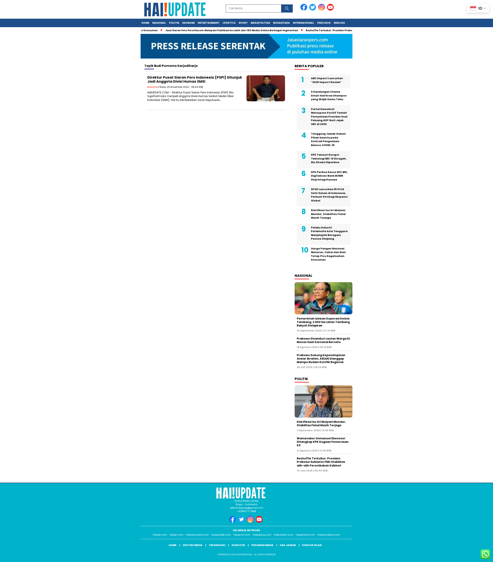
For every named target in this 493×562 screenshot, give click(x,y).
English (339, 23)
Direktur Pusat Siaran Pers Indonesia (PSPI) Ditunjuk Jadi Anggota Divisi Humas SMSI (194, 79)
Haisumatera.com (329, 535)
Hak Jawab (288, 545)
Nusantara (281, 23)
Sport (243, 23)
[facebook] (304, 9)
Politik (174, 23)
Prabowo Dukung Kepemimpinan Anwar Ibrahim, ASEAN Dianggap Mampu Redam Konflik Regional (321, 358)
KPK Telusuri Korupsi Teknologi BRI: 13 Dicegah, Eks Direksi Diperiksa (328, 158)
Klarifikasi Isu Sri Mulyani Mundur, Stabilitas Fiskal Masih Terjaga (328, 214)
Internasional (303, 23)
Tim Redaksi (217, 545)
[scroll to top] (475, 556)
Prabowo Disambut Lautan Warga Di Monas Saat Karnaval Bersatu (323, 340)
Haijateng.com (262, 535)
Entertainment (209, 23)
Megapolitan (260, 23)
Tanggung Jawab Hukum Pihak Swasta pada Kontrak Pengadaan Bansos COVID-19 (328, 139)
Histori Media (192, 545)
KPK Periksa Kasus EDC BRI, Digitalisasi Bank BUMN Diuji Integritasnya (329, 175)
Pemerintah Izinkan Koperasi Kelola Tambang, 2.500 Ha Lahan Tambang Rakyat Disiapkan (323, 322)
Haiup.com (176, 535)
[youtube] (331, 9)
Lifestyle (229, 23)
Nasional (159, 23)
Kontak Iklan (312, 545)
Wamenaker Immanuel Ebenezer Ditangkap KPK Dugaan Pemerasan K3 (323, 441)
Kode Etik (238, 545)
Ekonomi (188, 23)
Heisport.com (241, 535)
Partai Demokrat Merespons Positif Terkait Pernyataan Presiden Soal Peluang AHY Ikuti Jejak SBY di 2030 (329, 116)
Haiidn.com (160, 535)
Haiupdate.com (221, 535)
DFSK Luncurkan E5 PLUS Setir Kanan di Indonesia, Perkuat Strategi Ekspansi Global (329, 194)
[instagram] (322, 9)
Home (145, 23)
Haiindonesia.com (197, 535)
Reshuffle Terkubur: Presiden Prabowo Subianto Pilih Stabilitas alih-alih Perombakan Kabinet (321, 461)
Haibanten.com (283, 535)
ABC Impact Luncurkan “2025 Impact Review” (327, 80)
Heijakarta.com (305, 535)
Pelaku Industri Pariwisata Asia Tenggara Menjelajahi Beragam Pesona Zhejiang (329, 233)
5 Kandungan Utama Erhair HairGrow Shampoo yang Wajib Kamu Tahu (329, 95)
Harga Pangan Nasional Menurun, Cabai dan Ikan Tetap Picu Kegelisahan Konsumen (328, 254)
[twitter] (313, 9)
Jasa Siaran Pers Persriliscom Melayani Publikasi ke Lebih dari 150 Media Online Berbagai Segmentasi (220, 30)
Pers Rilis (324, 23)
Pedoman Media (262, 545)
